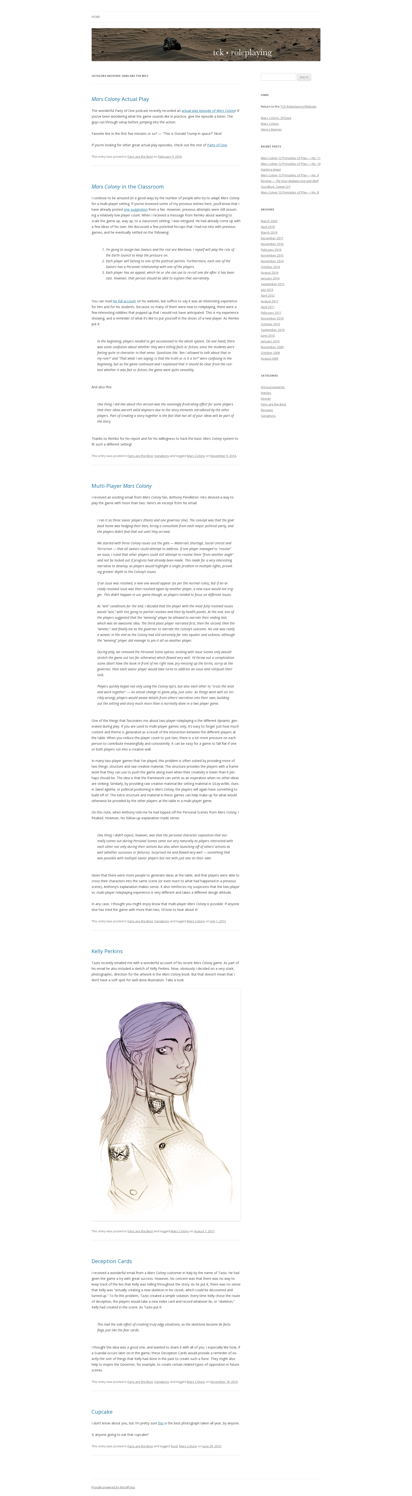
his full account (124, 301)
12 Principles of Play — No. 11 (290, 158)
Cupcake (102, 1411)
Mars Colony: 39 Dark (276, 118)
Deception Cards (112, 1261)
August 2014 (269, 272)
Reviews (267, 410)
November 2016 (272, 244)
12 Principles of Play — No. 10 (290, 164)
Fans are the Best (140, 156)
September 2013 (272, 284)
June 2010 (268, 335)
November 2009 (272, 347)
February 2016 (271, 249)
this (161, 1423)
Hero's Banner (271, 129)
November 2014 (272, 261)
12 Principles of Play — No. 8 (290, 192)
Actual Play (120, 98)
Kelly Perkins (107, 951)
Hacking (271, 169)
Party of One (217, 145)
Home (96, 17)
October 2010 (270, 324)
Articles (266, 393)
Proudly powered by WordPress (113, 1487)
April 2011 (268, 307)
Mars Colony (196, 456)
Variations (161, 456)
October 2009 (270, 353)
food (174, 1446)
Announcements (273, 387)
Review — (289, 181)
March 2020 (269, 221)
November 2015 (272, 255)
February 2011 (271, 312)
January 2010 (270, 341)
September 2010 (272, 330)
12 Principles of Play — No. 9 (290, 175)
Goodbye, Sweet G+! (275, 186)
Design (266, 398)
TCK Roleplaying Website (298, 106)
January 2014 (270, 278)
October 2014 (270, 267)
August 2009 (269, 358)
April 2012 (268, 295)
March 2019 (269, 232)
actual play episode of (208, 110)
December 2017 (272, 238)
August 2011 (269, 301)
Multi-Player (122, 485)
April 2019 (268, 227)
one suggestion (136, 209)
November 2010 (272, 318)
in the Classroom (128, 186)
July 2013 (267, 290)
